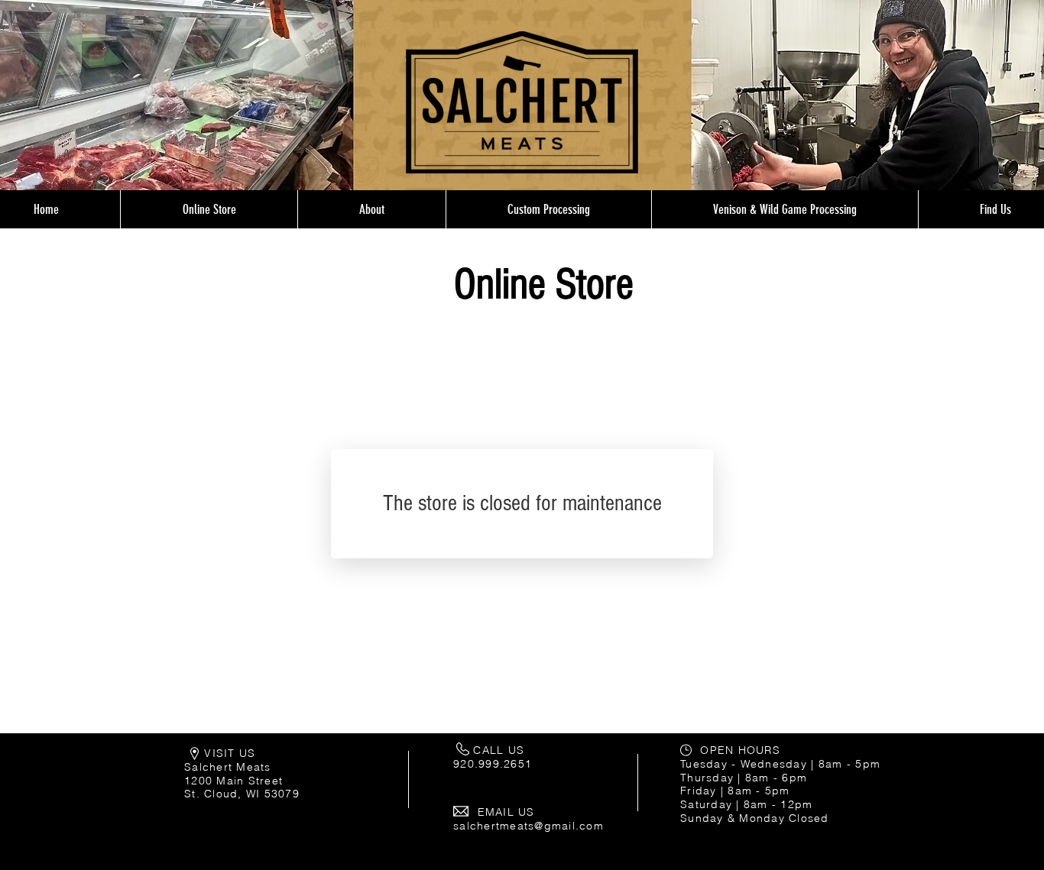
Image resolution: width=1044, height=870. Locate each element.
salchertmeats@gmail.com (528, 826)
